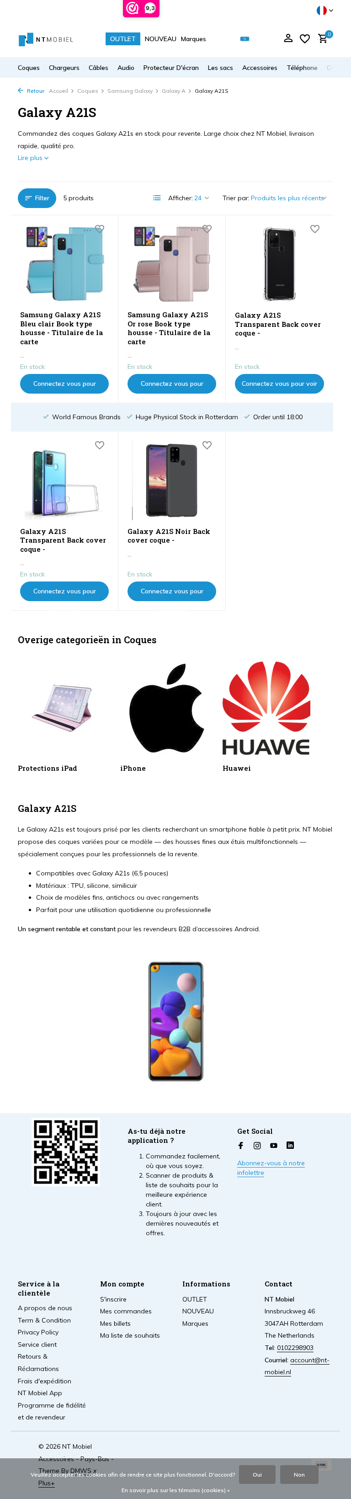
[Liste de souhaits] (305, 39)
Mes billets (115, 1323)
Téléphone (302, 68)
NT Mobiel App (40, 1393)
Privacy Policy (38, 1332)
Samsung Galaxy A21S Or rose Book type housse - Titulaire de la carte (169, 328)
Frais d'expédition (44, 1381)
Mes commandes (126, 1311)
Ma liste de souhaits (130, 1335)
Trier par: (236, 198)
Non (299, 1474)
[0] (321, 39)
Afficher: (180, 198)
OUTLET (123, 39)
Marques (193, 39)
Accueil (58, 90)
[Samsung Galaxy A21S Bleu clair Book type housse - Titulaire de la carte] (64, 264)
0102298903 (295, 1348)
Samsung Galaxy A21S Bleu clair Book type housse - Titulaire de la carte (61, 328)
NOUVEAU (160, 39)
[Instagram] (257, 1146)
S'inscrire (113, 1299)
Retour (35, 90)
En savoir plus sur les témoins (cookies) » (176, 1490)
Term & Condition (44, 1320)
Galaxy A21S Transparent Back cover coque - (278, 324)
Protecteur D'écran (171, 68)
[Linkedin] (290, 1146)
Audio (125, 68)
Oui (257, 1474)
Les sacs (220, 68)
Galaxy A (174, 90)
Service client (37, 1344)
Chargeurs (64, 68)
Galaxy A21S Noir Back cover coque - (169, 536)
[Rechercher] (245, 39)
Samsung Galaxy (130, 90)
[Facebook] (241, 1146)
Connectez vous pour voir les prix (64, 386)
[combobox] (251, 39)
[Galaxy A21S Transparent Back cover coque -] (279, 264)
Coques (29, 68)
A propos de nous (45, 1308)
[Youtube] (273, 1146)
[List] (157, 198)
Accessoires (259, 68)
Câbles (98, 68)
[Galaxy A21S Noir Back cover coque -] (172, 480)
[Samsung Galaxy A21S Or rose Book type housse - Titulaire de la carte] (172, 264)
